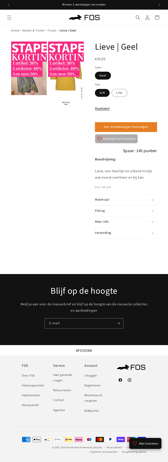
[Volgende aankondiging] (159, 5)
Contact (58, 400)
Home (15, 30)
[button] (9, 17)
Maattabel (102, 108)
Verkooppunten (33, 385)
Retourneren (62, 390)
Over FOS (28, 375)
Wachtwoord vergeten (93, 398)
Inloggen (90, 375)
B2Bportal (91, 411)
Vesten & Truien (33, 30)
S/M (102, 93)
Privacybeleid (114, 447)
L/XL (119, 93)
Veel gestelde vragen (62, 378)
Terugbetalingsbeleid (134, 451)
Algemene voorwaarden (103, 451)
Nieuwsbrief (30, 405)
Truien (52, 30)
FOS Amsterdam (70, 447)
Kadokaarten (31, 395)
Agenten (59, 410)
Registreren (92, 385)
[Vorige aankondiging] (8, 5)
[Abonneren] (118, 323)
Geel (103, 75)
